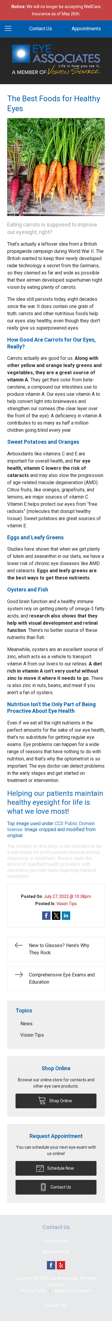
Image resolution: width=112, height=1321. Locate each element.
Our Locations (56, 1240)
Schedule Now (60, 1168)
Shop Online (60, 1100)
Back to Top (56, 1305)
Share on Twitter (56, 915)
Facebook (51, 1265)
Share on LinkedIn (66, 915)
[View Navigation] (10, 29)
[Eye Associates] (56, 60)
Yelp (61, 1265)
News (26, 1023)
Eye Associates (64, 1278)
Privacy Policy (33, 1290)
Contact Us (40, 28)
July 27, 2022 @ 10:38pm (67, 896)
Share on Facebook (46, 915)
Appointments (86, 28)
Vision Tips (66, 903)
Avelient (83, 1290)
